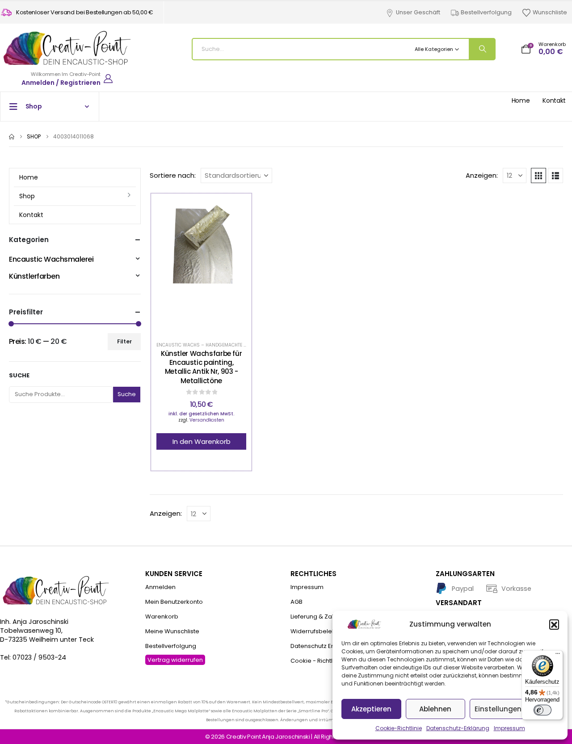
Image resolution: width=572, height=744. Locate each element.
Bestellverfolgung (486, 12)
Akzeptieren (371, 709)
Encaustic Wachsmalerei (51, 259)
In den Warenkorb (201, 441)
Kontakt (554, 100)
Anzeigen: (482, 175)
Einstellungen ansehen (514, 709)
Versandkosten (206, 420)
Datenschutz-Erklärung (457, 728)
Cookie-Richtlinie (398, 728)
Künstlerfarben (34, 276)
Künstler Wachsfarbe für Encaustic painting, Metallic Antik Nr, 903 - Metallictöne (201, 367)
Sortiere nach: (173, 175)
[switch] (542, 710)
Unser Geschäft (418, 12)
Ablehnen (435, 709)
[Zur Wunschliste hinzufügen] (179, 265)
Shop (27, 196)
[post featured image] (201, 266)
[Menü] (557, 655)
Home (521, 100)
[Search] (482, 49)
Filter (124, 341)
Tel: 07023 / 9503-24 (33, 657)
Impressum (509, 728)
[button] (554, 624)
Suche (19, 376)
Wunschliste (550, 12)
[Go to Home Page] (11, 136)
